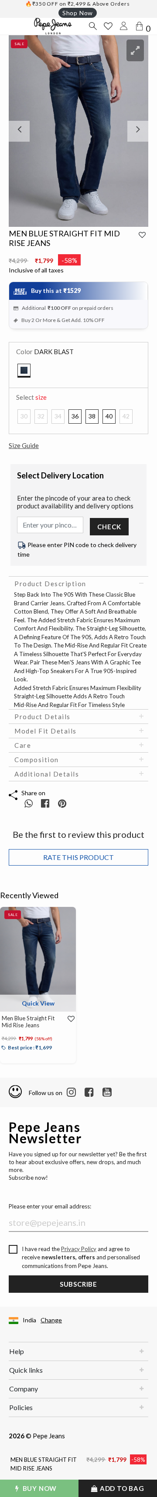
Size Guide (24, 445)
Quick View (38, 1003)
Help (16, 1351)
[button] (19, 131)
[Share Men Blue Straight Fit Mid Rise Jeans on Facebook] (46, 803)
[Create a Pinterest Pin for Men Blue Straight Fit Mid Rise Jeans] (62, 803)
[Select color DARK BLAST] (24, 370)
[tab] (78, 583)
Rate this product (78, 857)
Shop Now (77, 13)
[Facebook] (89, 1092)
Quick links (26, 1370)
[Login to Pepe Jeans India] (123, 26)
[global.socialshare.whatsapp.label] (28, 803)
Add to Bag (121, 1488)
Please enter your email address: (50, 1206)
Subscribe (78, 1284)
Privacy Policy (78, 1248)
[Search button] (92, 26)
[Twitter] (107, 1092)
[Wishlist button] (108, 26)
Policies (21, 1407)
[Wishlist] (68, 1018)
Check (109, 527)
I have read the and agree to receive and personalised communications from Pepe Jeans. (81, 1257)
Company (23, 1388)
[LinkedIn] (71, 1092)
